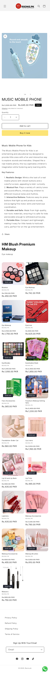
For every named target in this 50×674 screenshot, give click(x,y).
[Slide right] (30, 94)
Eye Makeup (30, 287)
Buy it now (25, 133)
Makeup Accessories (33, 516)
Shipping (4, 108)
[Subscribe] (41, 649)
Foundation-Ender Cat (10, 440)
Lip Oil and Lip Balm (9, 478)
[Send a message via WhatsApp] (45, 669)
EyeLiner (28, 325)
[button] (5, 6)
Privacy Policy (11, 618)
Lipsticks (5, 516)
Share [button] (7, 234)
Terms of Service (12, 634)
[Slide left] (19, 94)
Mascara (5, 592)
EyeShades (6, 363)
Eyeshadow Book (31, 363)
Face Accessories (8, 401)
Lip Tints (28, 478)
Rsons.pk (28, 668)
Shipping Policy (11, 629)
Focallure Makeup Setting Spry (35, 402)
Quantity (5, 112)
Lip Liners (29, 440)
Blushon (5, 287)
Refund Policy (11, 623)
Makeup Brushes (31, 554)
